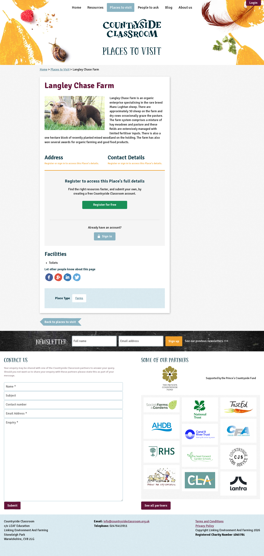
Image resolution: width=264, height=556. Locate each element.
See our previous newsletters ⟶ (206, 341)
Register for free (104, 205)
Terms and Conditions (209, 521)
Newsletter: (52, 341)
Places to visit (121, 7)
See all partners (156, 505)
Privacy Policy (204, 526)
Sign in (107, 236)
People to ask (148, 7)
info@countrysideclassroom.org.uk (126, 521)
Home (76, 7)
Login (253, 3)
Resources (95, 7)
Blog (168, 7)
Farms (79, 298)
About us (185, 7)
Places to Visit (60, 69)
